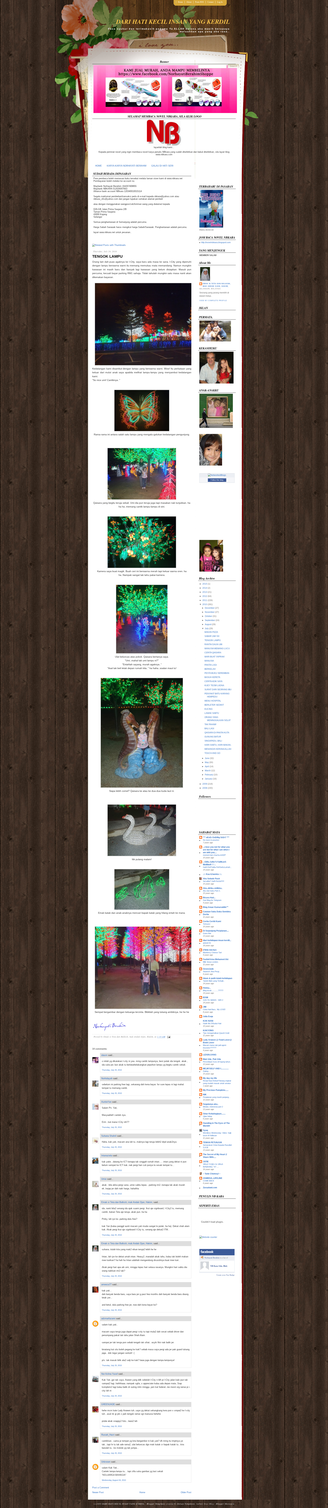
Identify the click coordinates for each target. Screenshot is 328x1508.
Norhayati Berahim (212, 1258)
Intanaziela (106, 1155)
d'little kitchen (209, 950)
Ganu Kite (207, 933)
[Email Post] (168, 1036)
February (209, 774)
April (207, 766)
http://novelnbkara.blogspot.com (216, 242)
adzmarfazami (108, 1318)
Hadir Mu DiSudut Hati (212, 1023)
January (208, 779)
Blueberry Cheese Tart (212, 952)
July (207, 628)
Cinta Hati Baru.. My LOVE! (214, 1009)
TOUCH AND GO (212, 753)
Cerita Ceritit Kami (212, 921)
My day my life (210, 1078)
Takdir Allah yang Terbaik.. (214, 981)
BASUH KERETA (212, 677)
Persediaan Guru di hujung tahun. (217, 1062)
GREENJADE (108, 1404)
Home (180, 2)
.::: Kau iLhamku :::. (212, 874)
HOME (98, 165)
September (210, 620)
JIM (204, 1007)
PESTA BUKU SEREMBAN (216, 673)
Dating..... (207, 1071)
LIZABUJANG (209, 1055)
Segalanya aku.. (210, 1104)
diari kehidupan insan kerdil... (217, 940)
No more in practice (211, 840)
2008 (204, 788)
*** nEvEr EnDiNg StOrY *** (216, 837)
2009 (204, 784)
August (208, 624)
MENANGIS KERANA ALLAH (217, 749)
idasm (104, 1055)
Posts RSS (199, 2)
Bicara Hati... (209, 897)
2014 (204, 588)
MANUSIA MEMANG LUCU (217, 648)
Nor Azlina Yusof (109, 1374)
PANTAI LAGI (210, 665)
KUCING (208, 709)
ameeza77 (106, 1284)
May (207, 762)
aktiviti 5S (207, 943)
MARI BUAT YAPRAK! (214, 657)
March (208, 770)
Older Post (186, 1492)
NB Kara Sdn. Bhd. (219, 1266)
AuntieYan (106, 1102)
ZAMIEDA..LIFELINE (212, 1178)
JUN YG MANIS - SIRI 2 (213, 1000)
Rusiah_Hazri (107, 1434)
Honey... (207, 988)
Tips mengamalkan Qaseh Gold (216, 1033)
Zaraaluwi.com (210, 1187)
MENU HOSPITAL (212, 701)
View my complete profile (213, 300)
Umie (103, 1179)
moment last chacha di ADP (214, 855)
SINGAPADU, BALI (213, 741)
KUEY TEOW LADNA (214, 685)
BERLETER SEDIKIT (214, 705)
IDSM (205, 997)
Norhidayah (106, 1078)
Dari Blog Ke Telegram (212, 900)
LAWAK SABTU (211, 713)
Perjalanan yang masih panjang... (216, 1097)
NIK (205, 1094)
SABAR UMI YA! (211, 636)
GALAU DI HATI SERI (162, 165)
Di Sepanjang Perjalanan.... (216, 931)
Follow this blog (217, 480)
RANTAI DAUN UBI (213, 644)
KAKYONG (208, 1030)
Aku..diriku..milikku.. (212, 888)
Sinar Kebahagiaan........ (214, 1114)
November (210, 612)
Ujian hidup (207, 1116)
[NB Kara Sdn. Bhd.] (204, 1269)
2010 (204, 604)
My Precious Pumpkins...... (215, 1090)
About (189, 2)
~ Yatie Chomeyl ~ (211, 1174)
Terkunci (206, 924)
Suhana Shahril (108, 1136)
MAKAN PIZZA (211, 632)
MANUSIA (209, 661)
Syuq (205, 1130)
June (207, 758)
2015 (204, 584)
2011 (204, 600)
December (210, 608)
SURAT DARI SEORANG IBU (217, 689)
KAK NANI (208, 1021)
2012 (204, 596)
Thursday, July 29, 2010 (112, 1070)
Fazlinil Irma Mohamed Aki (215, 959)
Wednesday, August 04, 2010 (114, 1480)
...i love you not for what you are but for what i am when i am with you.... (216, 850)
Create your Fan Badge (225, 1275)
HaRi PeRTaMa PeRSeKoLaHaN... (217, 867)
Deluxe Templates (186, 1503)
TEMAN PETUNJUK (212, 1142)
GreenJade (208, 969)
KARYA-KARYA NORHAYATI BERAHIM (126, 165)
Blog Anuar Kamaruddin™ (215, 907)
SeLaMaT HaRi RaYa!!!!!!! (213, 881)
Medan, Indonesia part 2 (213, 1107)
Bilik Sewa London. (210, 962)
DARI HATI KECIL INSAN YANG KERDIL (173, 21)
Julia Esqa (208, 1016)
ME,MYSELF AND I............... (216, 1068)
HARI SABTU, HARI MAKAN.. (218, 745)
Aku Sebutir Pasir (211, 878)
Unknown (105, 1461)
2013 (204, 592)
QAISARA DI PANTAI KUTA (216, 732)
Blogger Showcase (225, 1503)
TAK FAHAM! (210, 724)
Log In (220, 2)
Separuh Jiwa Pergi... (212, 971)
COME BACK (208, 1181)
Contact (210, 2)
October (208, 616)
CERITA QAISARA (212, 652)
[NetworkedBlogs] (217, 475)
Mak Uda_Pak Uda (212, 1059)
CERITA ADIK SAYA (213, 681)
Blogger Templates (156, 1503)
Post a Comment (100, 1487)
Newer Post (98, 1492)
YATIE (206, 1161)
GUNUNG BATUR (212, 737)
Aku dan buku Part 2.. (212, 891)
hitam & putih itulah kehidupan (217, 978)
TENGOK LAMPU (107, 256)
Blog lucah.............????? (213, 990)
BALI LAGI (209, 728)
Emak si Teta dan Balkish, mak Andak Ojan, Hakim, (127, 1202)
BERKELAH (210, 669)
